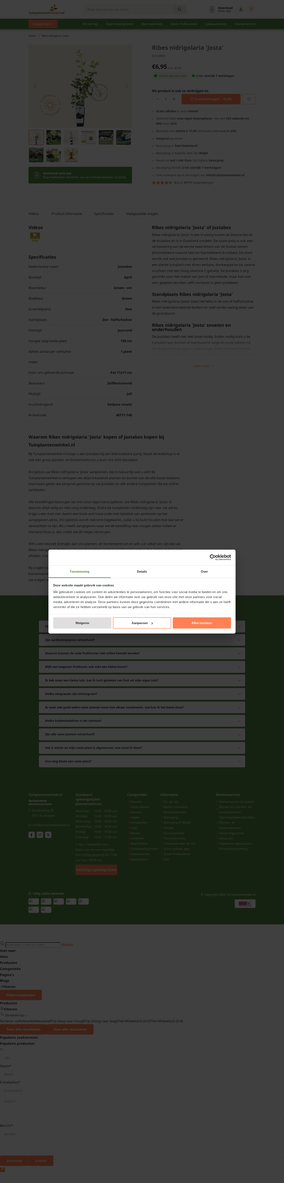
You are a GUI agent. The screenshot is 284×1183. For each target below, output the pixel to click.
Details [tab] (142, 571)
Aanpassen (140, 623)
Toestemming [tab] (79, 571)
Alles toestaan (201, 623)
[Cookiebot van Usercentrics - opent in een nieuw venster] (213, 557)
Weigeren (82, 623)
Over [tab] (204, 571)
